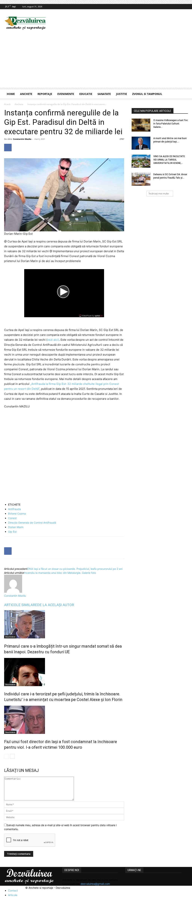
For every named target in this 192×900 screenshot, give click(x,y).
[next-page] (12, 756)
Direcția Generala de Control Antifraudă (32, 522)
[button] (183, 94)
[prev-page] (6, 756)
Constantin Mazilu (22, 139)
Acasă (7, 104)
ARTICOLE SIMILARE (20, 605)
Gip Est (12, 531)
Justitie (121, 94)
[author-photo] (13, 591)
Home (11, 94)
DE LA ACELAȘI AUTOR (55, 605)
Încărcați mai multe (159, 193)
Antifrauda (14, 509)
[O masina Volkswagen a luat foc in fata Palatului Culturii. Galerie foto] (141, 125)
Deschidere (10, 636)
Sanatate (104, 94)
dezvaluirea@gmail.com (95, 883)
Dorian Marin (15, 527)
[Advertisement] (96, 61)
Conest (12, 518)
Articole (12, 895)
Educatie (85, 94)
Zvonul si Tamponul (147, 94)
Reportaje (45, 94)
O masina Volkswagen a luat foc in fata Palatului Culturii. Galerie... (170, 123)
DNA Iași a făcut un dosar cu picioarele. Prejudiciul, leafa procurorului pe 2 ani (74, 568)
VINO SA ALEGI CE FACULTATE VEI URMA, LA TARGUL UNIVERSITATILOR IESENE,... (169, 159)
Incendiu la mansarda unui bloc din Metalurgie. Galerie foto (60, 572)
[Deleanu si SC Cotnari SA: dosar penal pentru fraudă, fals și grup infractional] (141, 179)
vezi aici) (53, 339)
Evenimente (65, 94)
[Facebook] (185, 6)
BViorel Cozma (17, 513)
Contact (13, 890)
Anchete (26, 94)
